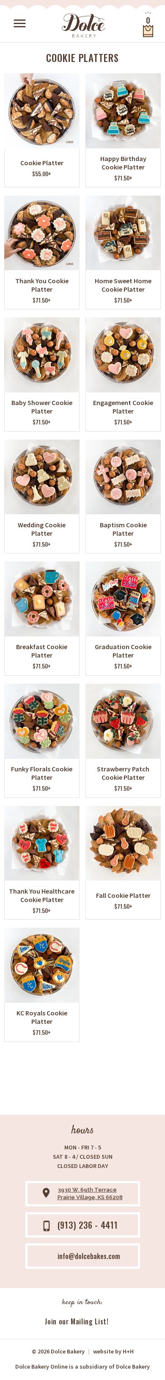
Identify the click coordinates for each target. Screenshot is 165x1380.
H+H (113, 1351)
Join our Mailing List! (76, 1321)
